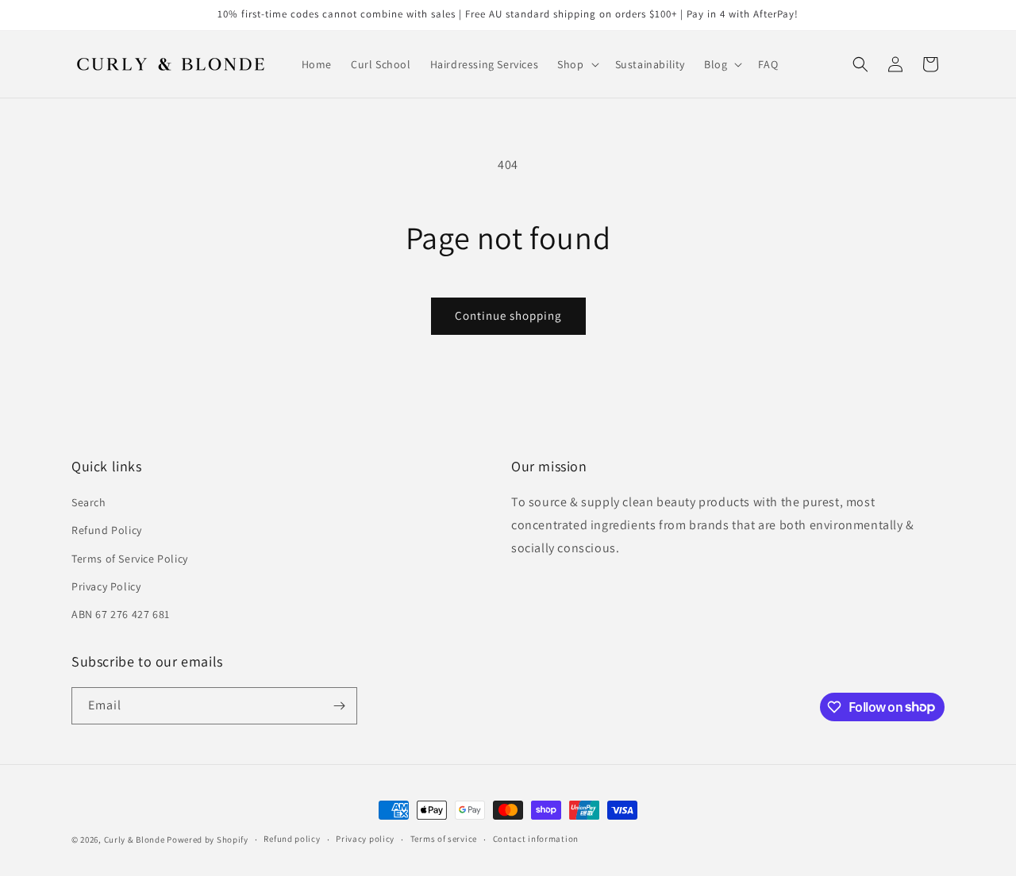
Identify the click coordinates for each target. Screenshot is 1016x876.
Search (88, 502)
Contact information (536, 838)
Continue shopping (508, 315)
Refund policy (292, 838)
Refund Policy (106, 530)
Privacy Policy (105, 586)
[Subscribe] (338, 705)
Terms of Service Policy (129, 558)
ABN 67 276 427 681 (120, 614)
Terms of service (443, 838)
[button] (576, 64)
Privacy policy (365, 838)
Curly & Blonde (134, 839)
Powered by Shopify (207, 839)
